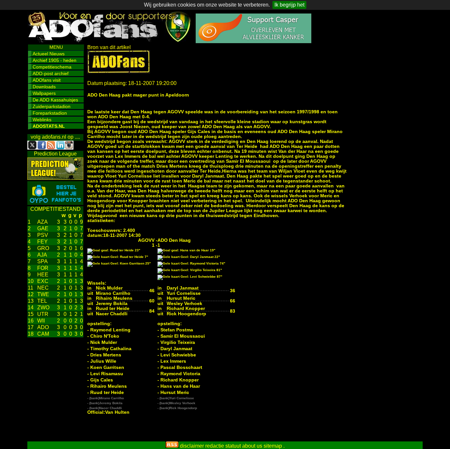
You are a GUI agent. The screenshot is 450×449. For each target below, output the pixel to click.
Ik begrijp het (289, 5)
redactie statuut (223, 446)
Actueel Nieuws (49, 53)
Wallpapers (44, 93)
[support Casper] (253, 41)
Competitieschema (52, 67)
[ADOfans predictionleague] (55, 178)
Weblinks (42, 119)
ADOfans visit (47, 80)
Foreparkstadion (50, 113)
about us (252, 446)
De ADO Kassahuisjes (55, 99)
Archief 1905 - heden (54, 60)
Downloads (44, 86)
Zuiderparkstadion (51, 106)
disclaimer (192, 446)
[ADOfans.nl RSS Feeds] (172, 446)
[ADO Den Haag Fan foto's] (55, 203)
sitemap (273, 446)
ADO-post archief (51, 73)
